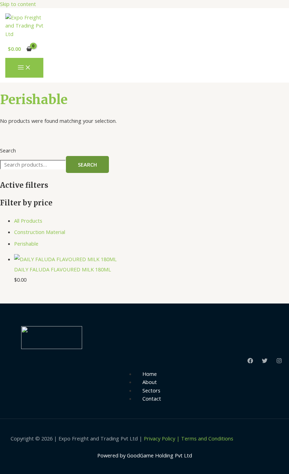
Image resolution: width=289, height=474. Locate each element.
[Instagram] (279, 361)
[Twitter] (265, 361)
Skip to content (18, 3)
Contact (151, 398)
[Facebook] (250, 361)
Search (8, 150)
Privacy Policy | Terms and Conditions (188, 438)
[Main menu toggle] (24, 68)
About (149, 381)
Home (149, 373)
